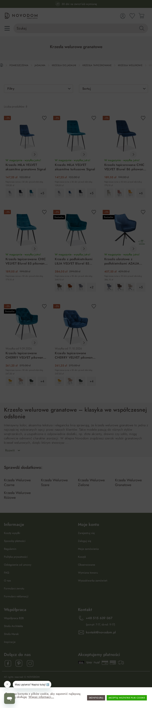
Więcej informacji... (41, 696)
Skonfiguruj (96, 697)
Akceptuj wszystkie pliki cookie (126, 697)
